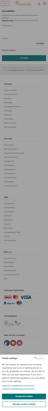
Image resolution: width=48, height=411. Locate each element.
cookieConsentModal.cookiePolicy (18, 385)
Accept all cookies (24, 396)
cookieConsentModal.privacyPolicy (18, 389)
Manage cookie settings (24, 404)
